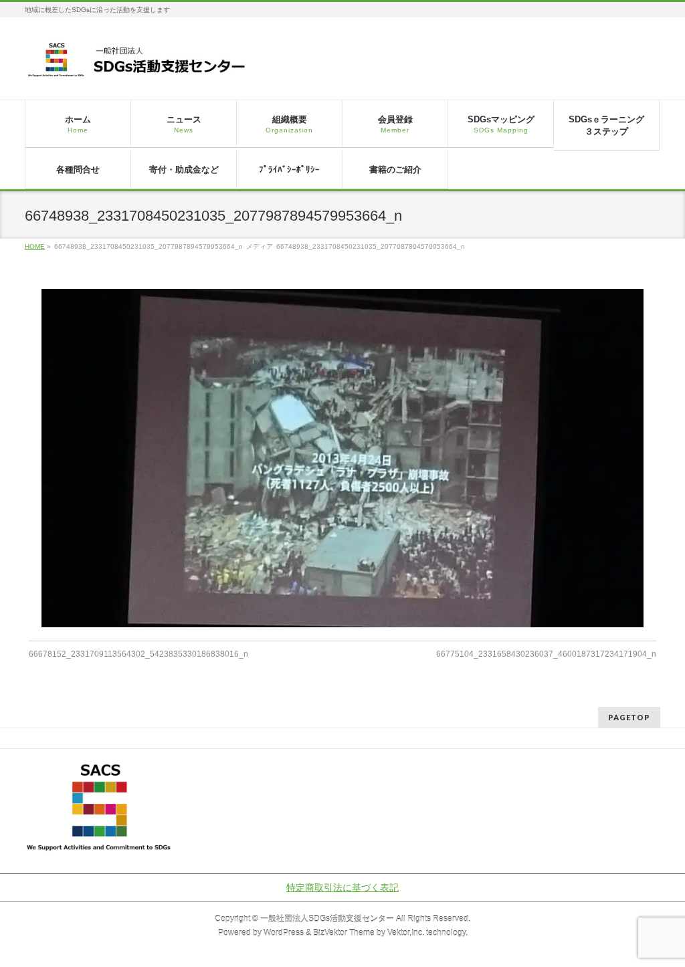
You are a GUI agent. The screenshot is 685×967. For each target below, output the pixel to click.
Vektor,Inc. (405, 933)
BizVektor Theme (344, 933)
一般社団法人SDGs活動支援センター (327, 919)
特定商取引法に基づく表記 (342, 887)
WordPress (284, 933)
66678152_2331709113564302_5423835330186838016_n (138, 654)
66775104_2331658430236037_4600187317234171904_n (546, 654)
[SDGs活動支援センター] (137, 65)
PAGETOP (629, 717)
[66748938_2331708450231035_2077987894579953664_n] (343, 458)
